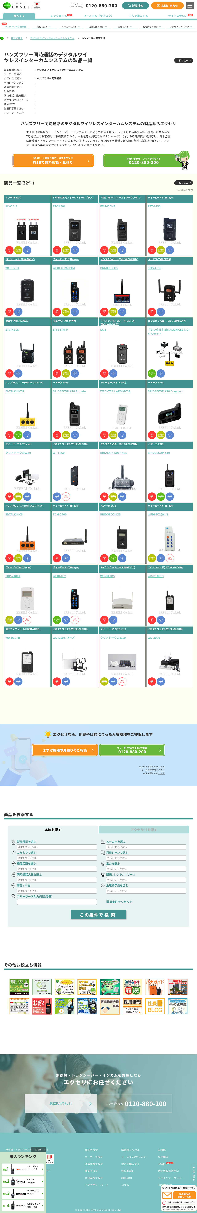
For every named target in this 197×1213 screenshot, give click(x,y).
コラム (125, 1185)
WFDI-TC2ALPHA (64, 268)
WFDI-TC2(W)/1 (158, 514)
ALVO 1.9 (11, 206)
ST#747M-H (60, 329)
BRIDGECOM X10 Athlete (69, 391)
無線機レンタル (130, 1150)
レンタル (119, 874)
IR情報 (161, 1164)
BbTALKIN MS (109, 268)
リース (131, 874)
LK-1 (103, 329)
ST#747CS (12, 329)
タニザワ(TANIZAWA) (159, 259)
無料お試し (127, 1171)
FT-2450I (59, 206)
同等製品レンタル (18, 250)
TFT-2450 (154, 206)
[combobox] (57, 847)
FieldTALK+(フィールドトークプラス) (73, 197)
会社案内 (163, 1157)
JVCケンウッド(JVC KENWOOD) (70, 444)
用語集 (162, 1150)
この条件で (98, 915)
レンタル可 (152, 373)
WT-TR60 (59, 453)
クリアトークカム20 (18, 453)
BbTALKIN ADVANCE (113, 453)
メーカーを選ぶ (116, 842)
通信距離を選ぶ (26, 863)
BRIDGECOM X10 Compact (165, 391)
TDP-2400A (12, 576)
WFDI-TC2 (59, 576)
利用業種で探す (150, 26)
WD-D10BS (107, 576)
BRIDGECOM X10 (159, 453)
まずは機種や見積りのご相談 (65, 750)
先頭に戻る (194, 1175)
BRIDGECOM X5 (110, 514)
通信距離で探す (96, 26)
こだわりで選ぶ (26, 852)
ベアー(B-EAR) (13, 197)
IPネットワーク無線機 (15, 26)
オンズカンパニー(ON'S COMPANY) (119, 259)
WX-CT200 (12, 268)
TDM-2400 (60, 514)
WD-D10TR (12, 638)
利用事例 (126, 1178)
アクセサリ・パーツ (179, 26)
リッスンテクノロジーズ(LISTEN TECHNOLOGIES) (118, 322)
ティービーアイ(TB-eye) (161, 197)
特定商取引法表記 (168, 1171)
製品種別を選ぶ (26, 842)
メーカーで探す (69, 26)
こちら (161, 766)
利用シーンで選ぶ (117, 852)
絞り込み (183, 60)
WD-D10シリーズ (64, 638)
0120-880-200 (101, 5)
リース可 (27, 250)
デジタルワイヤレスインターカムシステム (52, 38)
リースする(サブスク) (134, 1157)
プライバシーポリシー (171, 1178)
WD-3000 (154, 638)
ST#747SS (154, 268)
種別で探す (42, 26)
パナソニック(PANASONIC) (20, 259)
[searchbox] (57, 847)
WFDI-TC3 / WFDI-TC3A (115, 391)
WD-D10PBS (156, 576)
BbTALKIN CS (14, 514)
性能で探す (123, 26)
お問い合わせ (169, 6)
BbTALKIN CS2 (14, 391)
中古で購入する (130, 1164)
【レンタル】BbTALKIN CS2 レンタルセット (168, 331)
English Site (165, 1185)
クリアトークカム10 (113, 638)
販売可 (9, 250)
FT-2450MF (107, 206)
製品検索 (137, 6)
